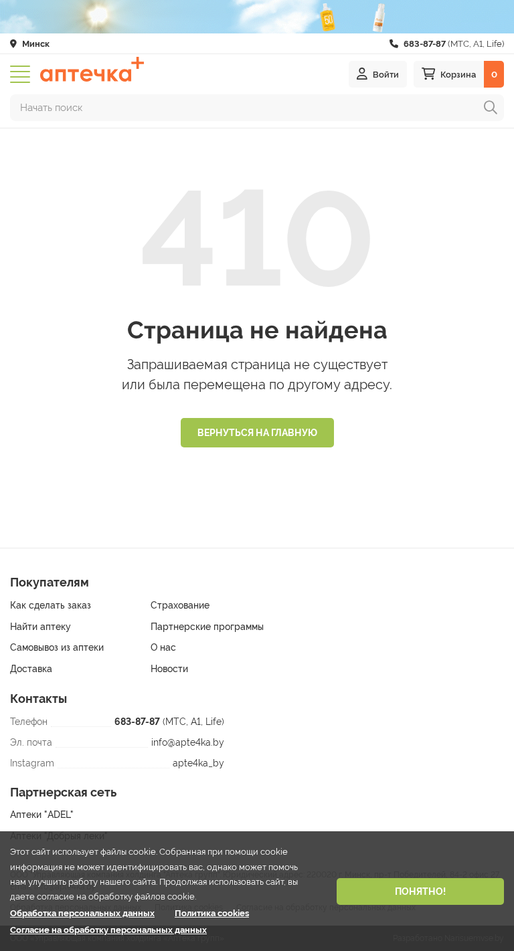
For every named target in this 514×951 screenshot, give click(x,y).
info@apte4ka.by (187, 742)
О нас (163, 647)
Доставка (31, 668)
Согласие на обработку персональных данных (108, 930)
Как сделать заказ (50, 605)
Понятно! (420, 891)
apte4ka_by (198, 763)
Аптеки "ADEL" (42, 814)
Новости (169, 668)
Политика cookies (212, 913)
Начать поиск (51, 108)
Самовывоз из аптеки (57, 647)
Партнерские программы (207, 626)
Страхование (180, 605)
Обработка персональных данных (82, 913)
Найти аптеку (40, 626)
